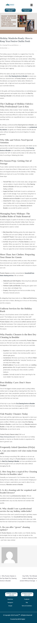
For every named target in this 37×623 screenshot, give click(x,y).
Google (10, 606)
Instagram (10, 602)
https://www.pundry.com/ (8, 437)
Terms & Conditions (27, 606)
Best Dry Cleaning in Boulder (10, 461)
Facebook (26, 599)
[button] (31, 5)
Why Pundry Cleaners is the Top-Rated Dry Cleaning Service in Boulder (8, 578)
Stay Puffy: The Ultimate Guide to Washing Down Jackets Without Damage (28, 578)
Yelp (27, 602)
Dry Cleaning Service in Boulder (18, 76)
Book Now (10, 599)
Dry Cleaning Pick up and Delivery (9, 45)
